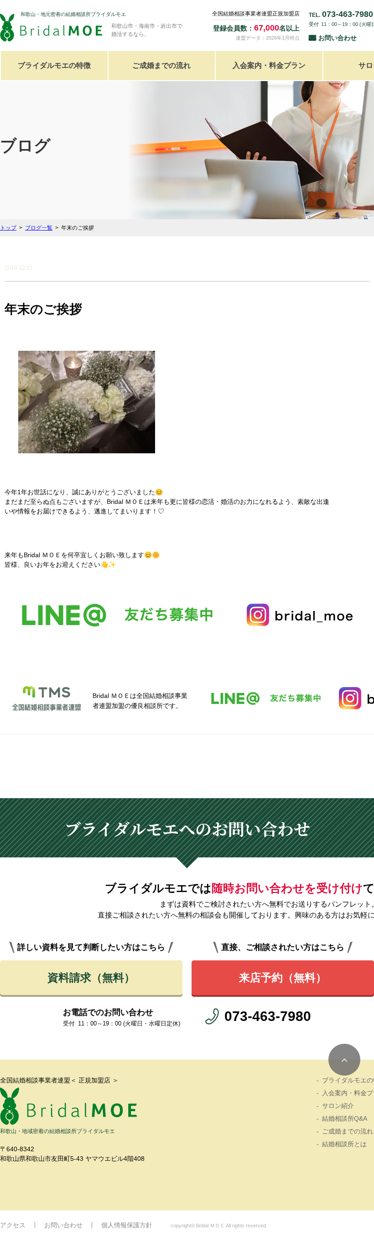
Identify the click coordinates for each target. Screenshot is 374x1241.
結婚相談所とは (344, 1144)
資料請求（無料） (91, 977)
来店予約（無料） (283, 977)
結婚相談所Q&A (344, 1118)
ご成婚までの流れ (161, 65)
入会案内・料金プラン (269, 65)
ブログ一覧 (38, 228)
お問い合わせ (337, 37)
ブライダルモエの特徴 (54, 65)
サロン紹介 (338, 1105)
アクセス (13, 1225)
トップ (8, 228)
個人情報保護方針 (126, 1225)
